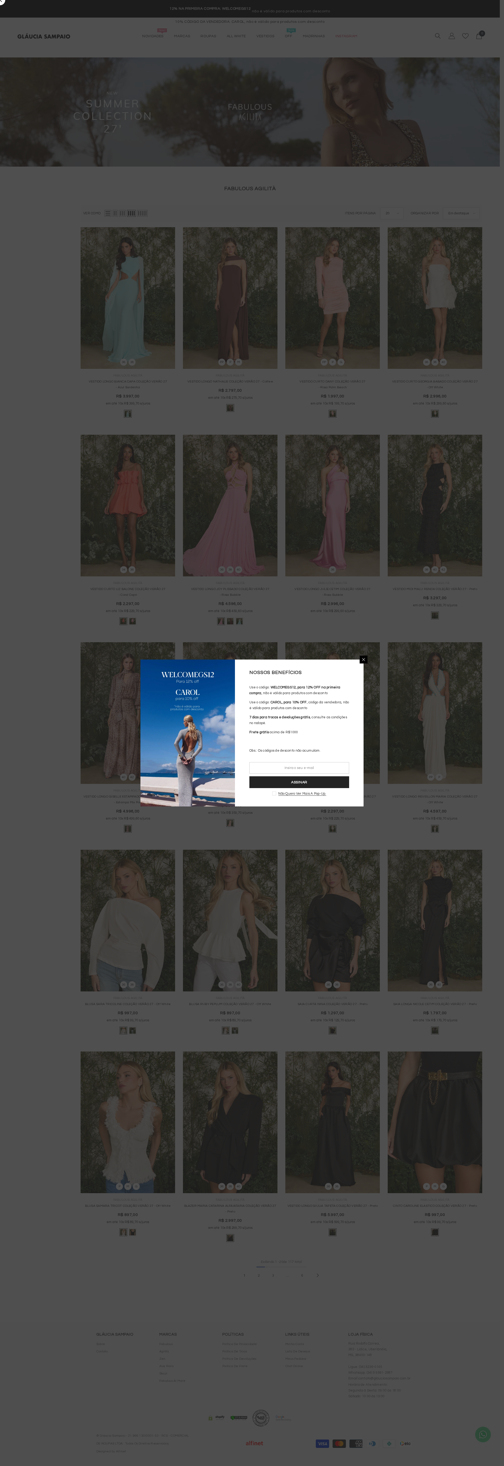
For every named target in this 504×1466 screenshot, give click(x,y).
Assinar (299, 782)
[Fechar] (364, 659)
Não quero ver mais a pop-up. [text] (302, 793)
